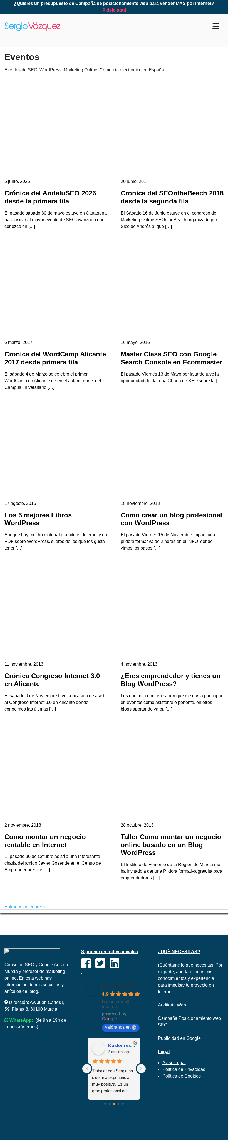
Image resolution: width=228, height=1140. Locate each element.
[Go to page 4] (123, 1104)
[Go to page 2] (114, 1104)
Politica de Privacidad (183, 1069)
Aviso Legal (174, 1062)
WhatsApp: (21, 1020)
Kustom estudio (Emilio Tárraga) (122, 1045)
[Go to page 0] (105, 1104)
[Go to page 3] (119, 1104)
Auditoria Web (172, 1005)
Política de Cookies (181, 1076)
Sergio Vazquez (120, 985)
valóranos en (118, 1027)
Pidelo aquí (114, 10)
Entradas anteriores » (25, 906)
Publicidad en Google (179, 1038)
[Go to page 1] (110, 1104)
